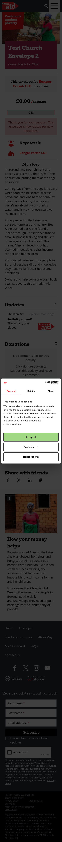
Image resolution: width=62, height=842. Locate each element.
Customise (29, 447)
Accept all (31, 437)
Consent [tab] (11, 391)
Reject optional (31, 456)
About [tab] (51, 391)
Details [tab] (31, 391)
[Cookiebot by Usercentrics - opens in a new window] (45, 383)
